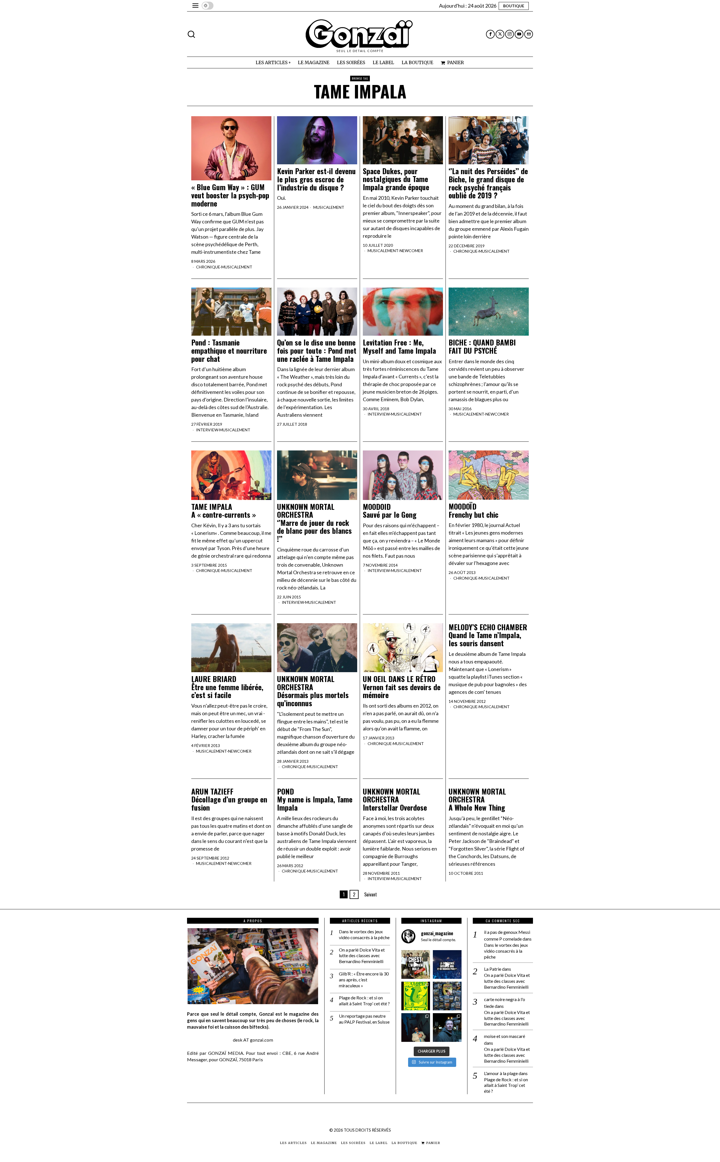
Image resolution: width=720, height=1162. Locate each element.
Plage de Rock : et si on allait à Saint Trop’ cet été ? (364, 1000)
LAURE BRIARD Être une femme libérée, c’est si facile (227, 687)
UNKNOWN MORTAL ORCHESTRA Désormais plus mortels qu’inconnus (313, 691)
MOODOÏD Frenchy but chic (473, 511)
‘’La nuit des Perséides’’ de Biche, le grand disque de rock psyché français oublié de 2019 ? (488, 183)
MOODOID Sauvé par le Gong (390, 511)
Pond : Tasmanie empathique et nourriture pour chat (229, 350)
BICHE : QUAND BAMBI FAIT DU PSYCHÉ (482, 346)
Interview (207, 429)
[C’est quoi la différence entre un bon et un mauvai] (447, 964)
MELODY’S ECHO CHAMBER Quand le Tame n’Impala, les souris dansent (488, 635)
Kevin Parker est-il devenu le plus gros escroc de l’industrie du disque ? (316, 179)
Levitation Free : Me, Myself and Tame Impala (399, 346)
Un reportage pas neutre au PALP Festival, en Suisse (364, 1018)
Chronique (208, 266)
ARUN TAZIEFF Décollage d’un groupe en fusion (229, 800)
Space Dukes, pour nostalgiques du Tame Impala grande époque (396, 179)
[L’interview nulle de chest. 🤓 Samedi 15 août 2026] (415, 964)
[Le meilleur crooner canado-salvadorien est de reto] (415, 1027)
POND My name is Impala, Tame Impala (314, 800)
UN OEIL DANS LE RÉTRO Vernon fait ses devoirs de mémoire (401, 687)
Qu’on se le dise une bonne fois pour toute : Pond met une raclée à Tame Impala (316, 350)
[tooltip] (490, 34)
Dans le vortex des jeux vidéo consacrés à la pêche (364, 934)
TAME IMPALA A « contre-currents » (223, 511)
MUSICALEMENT (236, 266)
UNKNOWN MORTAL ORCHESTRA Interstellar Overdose (395, 800)
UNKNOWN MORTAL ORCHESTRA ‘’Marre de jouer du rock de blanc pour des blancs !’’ (314, 523)
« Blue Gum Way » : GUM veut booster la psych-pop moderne (230, 195)
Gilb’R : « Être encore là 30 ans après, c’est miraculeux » (364, 979)
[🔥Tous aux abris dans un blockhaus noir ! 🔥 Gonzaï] (415, 996)
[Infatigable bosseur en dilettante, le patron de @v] (447, 1027)
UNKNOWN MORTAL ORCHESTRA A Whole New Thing (477, 800)
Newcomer (411, 250)
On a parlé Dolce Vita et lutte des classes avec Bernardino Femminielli (362, 955)
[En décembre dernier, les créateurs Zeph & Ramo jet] (447, 996)
